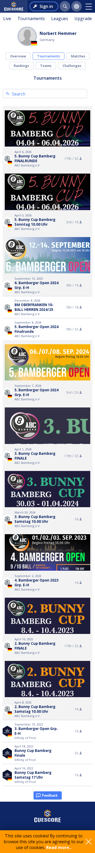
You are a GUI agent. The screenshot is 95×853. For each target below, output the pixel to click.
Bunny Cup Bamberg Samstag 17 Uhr (33, 775)
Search (18, 94)
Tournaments (31, 18)
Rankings (21, 65)
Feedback (50, 795)
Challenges (72, 65)
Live (7, 18)
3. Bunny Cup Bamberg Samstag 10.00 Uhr (35, 519)
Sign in (46, 6)
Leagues (59, 18)
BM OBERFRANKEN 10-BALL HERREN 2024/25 (34, 307)
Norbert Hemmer (58, 33)
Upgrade (83, 18)
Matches (78, 56)
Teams (45, 65)
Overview (18, 56)
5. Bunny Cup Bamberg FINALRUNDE (35, 158)
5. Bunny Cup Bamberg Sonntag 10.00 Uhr (35, 222)
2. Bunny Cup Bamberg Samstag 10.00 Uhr (35, 709)
